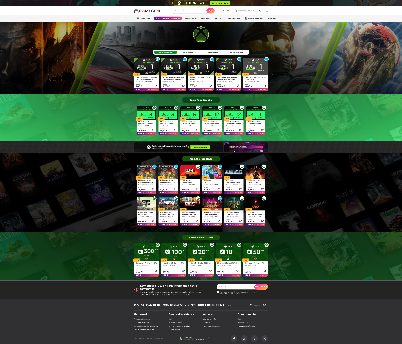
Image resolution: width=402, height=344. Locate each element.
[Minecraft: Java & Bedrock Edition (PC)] (146, 172)
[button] (267, 11)
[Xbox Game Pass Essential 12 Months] (212, 113)
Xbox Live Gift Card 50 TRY (255, 263)
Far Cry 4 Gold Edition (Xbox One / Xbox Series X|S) (167, 213)
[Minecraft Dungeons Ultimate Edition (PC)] (212, 203)
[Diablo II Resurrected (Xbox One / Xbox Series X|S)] (255, 203)
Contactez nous (174, 330)
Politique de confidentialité (144, 330)
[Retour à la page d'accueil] (148, 11)
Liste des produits (209, 319)
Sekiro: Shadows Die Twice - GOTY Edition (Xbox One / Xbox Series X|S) (255, 182)
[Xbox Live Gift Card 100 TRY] (173, 252)
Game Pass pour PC (189, 52)
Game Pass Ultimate (165, 52)
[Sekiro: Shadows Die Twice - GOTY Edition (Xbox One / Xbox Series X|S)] (255, 172)
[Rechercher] (210, 11)
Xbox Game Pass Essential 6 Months (189, 123)
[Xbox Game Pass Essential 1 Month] (255, 113)
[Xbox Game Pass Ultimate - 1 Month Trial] (255, 66)
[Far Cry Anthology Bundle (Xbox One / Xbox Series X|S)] (190, 203)
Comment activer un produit (179, 326)
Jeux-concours (243, 322)
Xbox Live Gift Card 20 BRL (200, 263)
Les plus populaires (236, 52)
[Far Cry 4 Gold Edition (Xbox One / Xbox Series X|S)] (168, 203)
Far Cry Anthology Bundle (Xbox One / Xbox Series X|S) (189, 213)
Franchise (206, 322)
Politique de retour (175, 322)
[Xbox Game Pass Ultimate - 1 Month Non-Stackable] (146, 66)
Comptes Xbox (213, 52)
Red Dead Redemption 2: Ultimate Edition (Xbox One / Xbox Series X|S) (188, 182)
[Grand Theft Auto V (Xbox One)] (146, 203)
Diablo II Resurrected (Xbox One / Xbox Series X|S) (255, 213)
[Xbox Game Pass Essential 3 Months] (146, 113)
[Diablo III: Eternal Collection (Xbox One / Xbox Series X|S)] (234, 203)
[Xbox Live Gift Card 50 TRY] (255, 252)
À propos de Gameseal (142, 319)
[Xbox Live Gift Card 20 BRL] (201, 252)
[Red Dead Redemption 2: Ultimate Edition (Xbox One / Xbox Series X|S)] (190, 172)
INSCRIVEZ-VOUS (261, 287)
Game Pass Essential (201, 100)
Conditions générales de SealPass (146, 326)
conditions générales (237, 292)
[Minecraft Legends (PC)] (212, 172)
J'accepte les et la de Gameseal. (238, 292)
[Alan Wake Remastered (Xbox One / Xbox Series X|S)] (234, 172)
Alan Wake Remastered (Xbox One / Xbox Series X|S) (233, 182)
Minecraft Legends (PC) (211, 182)
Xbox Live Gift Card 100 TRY (173, 263)
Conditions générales (141, 322)
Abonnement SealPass (211, 326)
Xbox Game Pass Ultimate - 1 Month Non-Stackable (146, 78)
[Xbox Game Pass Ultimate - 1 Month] (201, 66)
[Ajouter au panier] (156, 85)
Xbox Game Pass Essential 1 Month (254, 123)
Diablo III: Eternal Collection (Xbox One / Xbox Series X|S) (232, 213)
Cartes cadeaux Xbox (201, 237)
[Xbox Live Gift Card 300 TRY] (146, 252)
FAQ (170, 319)
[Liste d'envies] (261, 11)
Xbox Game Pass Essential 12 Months (211, 123)
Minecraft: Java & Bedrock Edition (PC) (146, 182)
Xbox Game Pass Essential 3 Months (145, 123)
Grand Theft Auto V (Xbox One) (145, 213)
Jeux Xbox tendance (201, 159)
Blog (239, 319)
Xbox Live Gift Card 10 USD (227, 263)
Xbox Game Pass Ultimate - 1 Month (200, 78)
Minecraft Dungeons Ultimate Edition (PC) (212, 213)
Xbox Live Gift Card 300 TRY (146, 263)
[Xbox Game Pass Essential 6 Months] (190, 113)
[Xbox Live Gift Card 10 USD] (228, 252)
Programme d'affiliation (246, 326)
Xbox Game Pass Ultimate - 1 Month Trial (255, 78)
